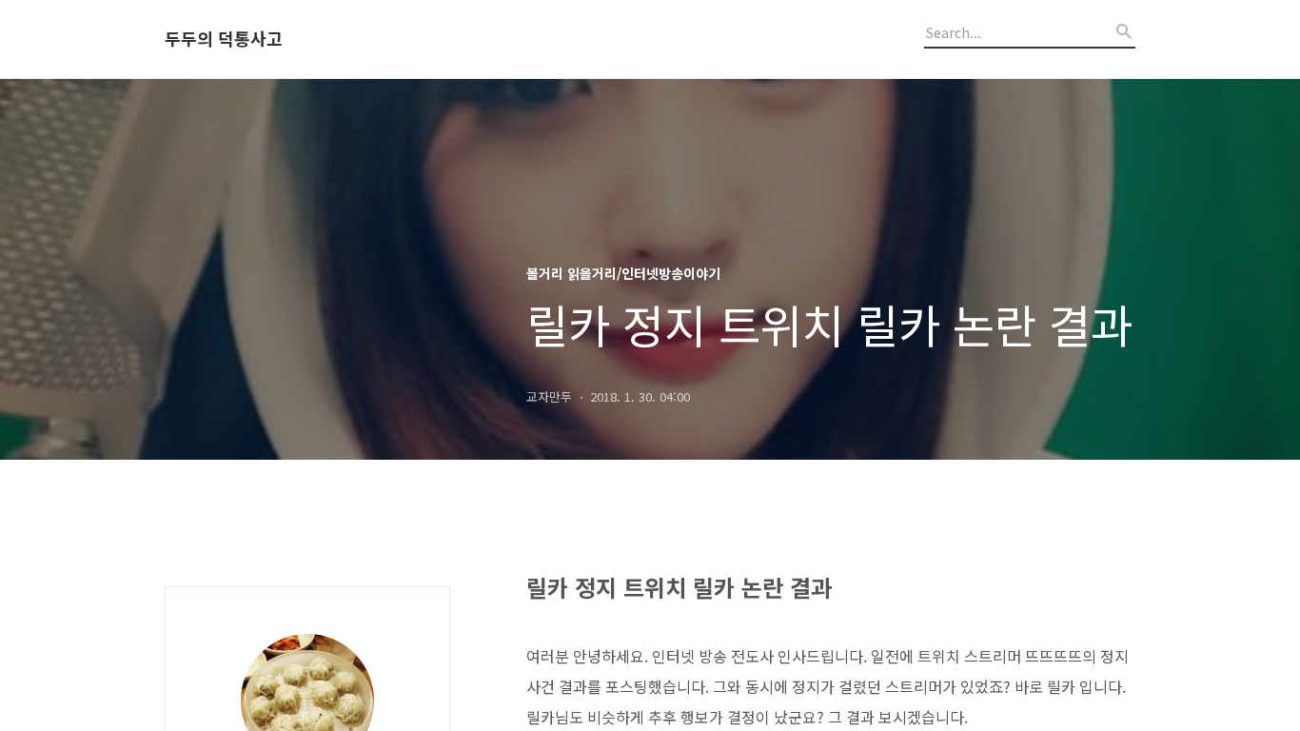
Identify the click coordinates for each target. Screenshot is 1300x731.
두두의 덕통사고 (224, 39)
